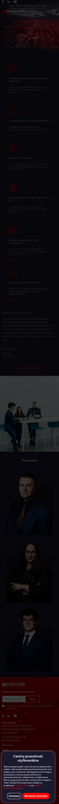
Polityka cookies (21, 785)
